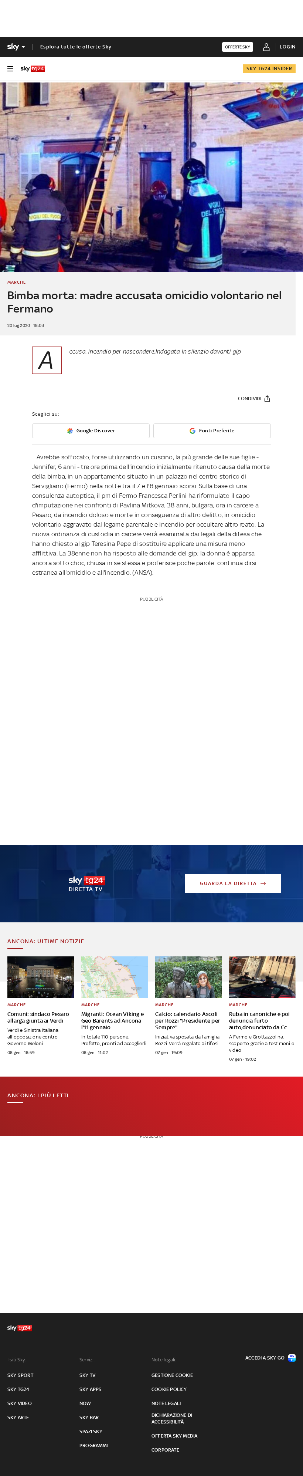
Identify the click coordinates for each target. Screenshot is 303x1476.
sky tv (87, 1375)
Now (85, 1403)
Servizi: (87, 1359)
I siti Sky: (16, 1359)
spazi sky (90, 1431)
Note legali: (164, 1359)
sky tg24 (18, 1389)
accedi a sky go (265, 1358)
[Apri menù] (10, 68)
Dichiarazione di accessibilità (172, 1418)
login (288, 47)
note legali (166, 1403)
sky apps (90, 1389)
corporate (165, 1450)
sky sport (20, 1375)
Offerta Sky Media (174, 1436)
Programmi (93, 1445)
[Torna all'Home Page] (33, 68)
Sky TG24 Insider (269, 68)
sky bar (89, 1417)
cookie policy (169, 1389)
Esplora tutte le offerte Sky (76, 47)
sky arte (18, 1417)
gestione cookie (172, 1375)
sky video (19, 1403)
